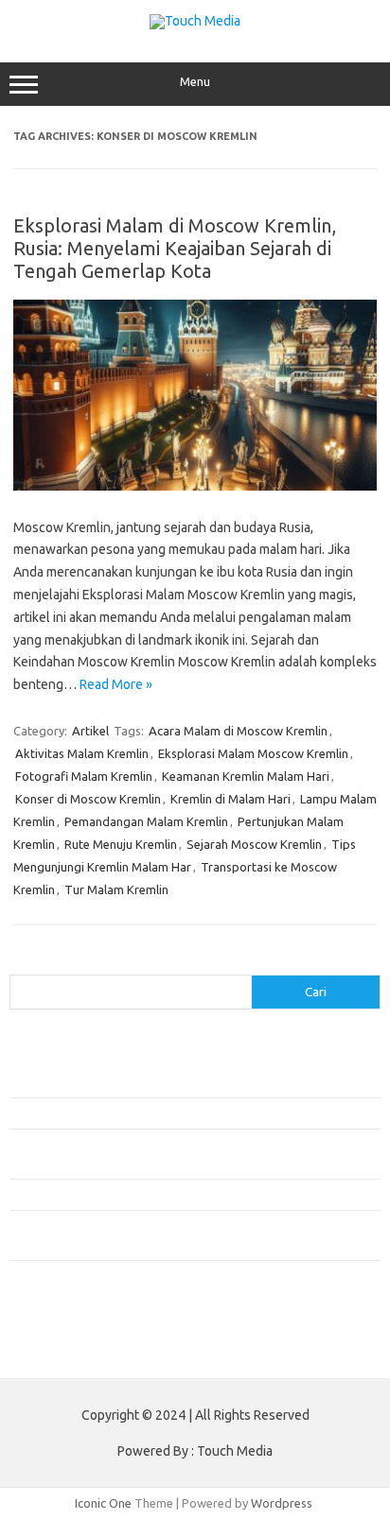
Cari (20, 963)
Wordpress (281, 1503)
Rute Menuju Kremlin (120, 844)
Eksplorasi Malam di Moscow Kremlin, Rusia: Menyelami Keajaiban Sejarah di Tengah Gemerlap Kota (174, 248)
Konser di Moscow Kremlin (88, 798)
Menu (195, 82)
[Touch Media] (195, 20)
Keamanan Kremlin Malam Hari (245, 776)
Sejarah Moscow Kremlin (254, 844)
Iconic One (103, 1503)
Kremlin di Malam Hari (230, 798)
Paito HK (33, 1348)
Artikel (90, 730)
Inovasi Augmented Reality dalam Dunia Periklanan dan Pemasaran (190, 1112)
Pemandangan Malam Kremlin (146, 821)
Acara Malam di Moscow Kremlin (238, 730)
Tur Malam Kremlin (116, 889)
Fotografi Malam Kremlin (83, 776)
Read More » (116, 684)
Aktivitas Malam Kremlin (82, 753)
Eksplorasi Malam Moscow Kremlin (253, 753)
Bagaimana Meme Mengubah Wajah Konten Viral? (144, 1193)
